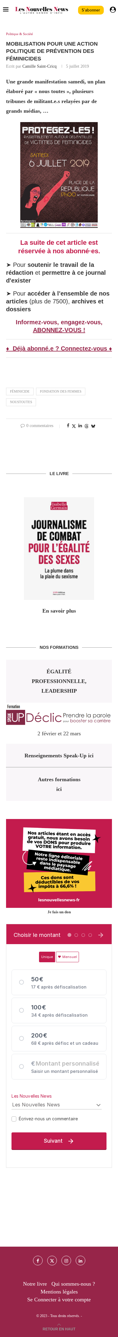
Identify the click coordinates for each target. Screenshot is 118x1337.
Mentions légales (59, 1292)
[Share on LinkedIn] (80, 425)
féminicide (20, 391)
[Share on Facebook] (68, 425)
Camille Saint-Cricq (39, 66)
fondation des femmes (60, 391)
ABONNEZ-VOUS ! (59, 330)
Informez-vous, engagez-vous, (59, 322)
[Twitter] (52, 1260)
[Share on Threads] (86, 426)
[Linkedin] (80, 1260)
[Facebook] (38, 1260)
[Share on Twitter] (74, 426)
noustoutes (21, 402)
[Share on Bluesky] (93, 426)
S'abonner (91, 10)
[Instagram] (66, 1260)
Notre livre (35, 1284)
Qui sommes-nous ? (73, 1284)
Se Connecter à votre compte (59, 1300)
